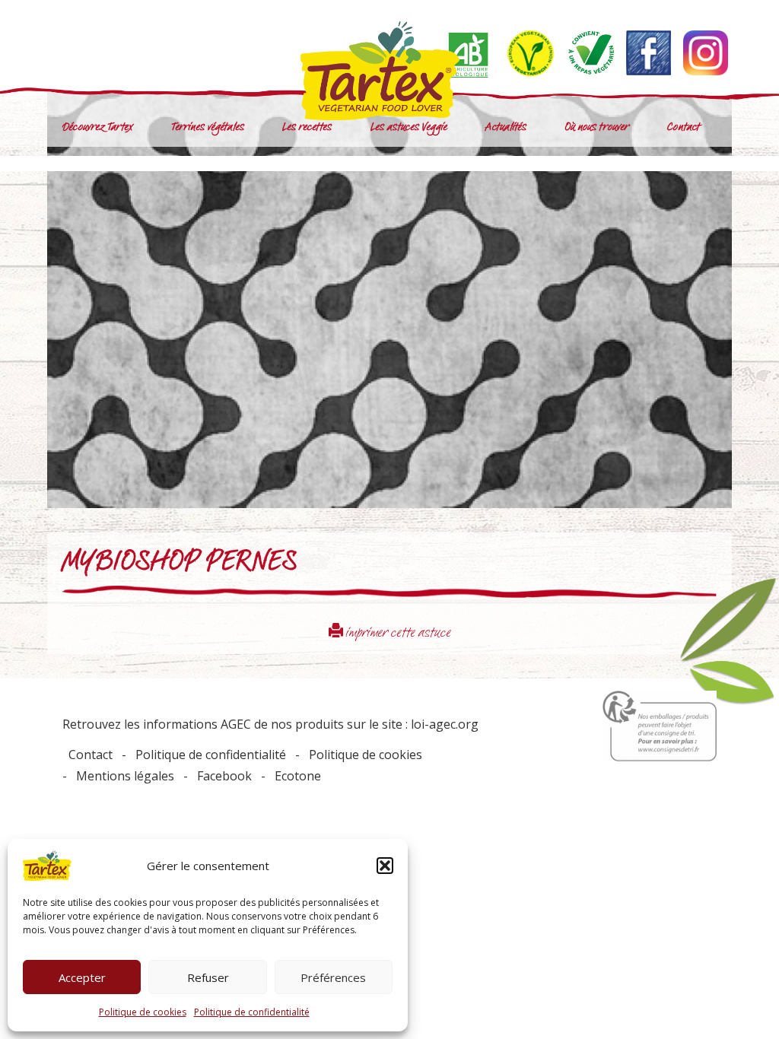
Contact (684, 128)
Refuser (208, 977)
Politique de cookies (142, 1012)
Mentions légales (125, 775)
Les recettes (307, 128)
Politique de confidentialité (252, 1012)
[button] (385, 865)
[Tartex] (389, 70)
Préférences (333, 977)
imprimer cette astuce (397, 634)
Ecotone (298, 775)
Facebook (224, 775)
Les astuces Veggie (408, 128)
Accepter (82, 977)
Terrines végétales (208, 128)
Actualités (505, 128)
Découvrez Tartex (97, 128)
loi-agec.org (445, 724)
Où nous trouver (597, 128)
